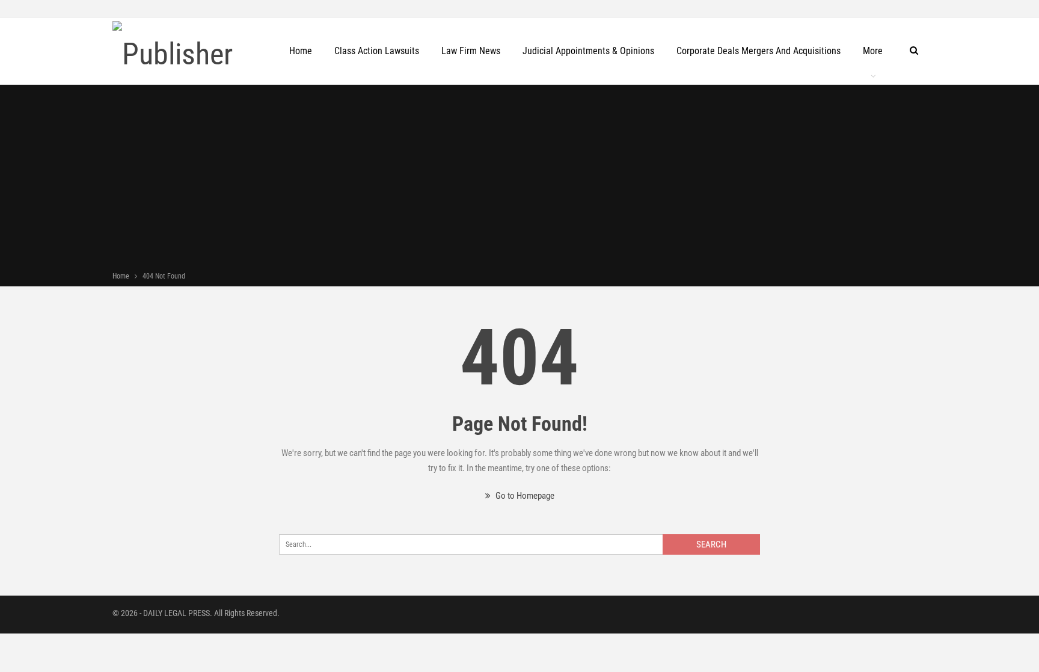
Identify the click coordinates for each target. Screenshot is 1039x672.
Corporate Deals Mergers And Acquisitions (758, 51)
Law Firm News (470, 51)
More (873, 51)
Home (300, 51)
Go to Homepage (524, 495)
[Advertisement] (519, 179)
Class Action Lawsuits (376, 51)
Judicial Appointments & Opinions (588, 51)
